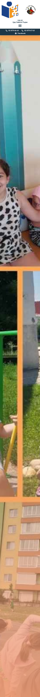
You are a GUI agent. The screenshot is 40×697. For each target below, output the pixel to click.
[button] (20, 25)
